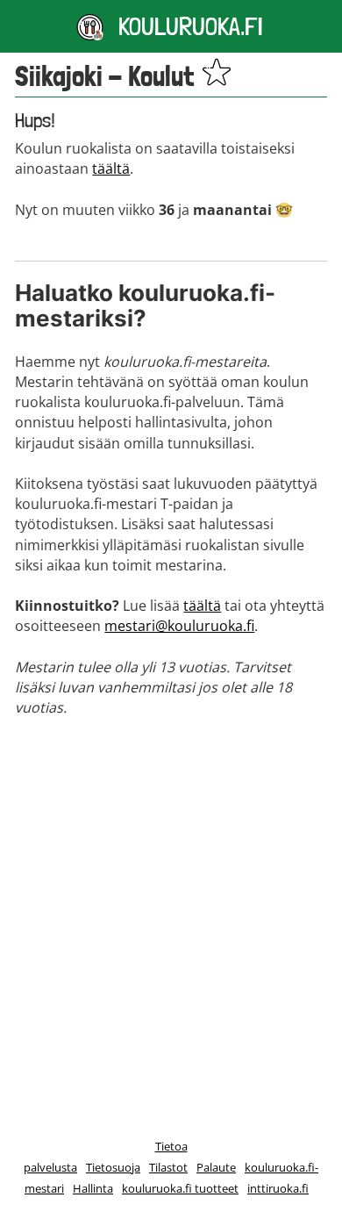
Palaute (216, 1167)
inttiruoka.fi (278, 1188)
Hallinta (93, 1188)
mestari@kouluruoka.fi (179, 625)
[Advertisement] (171, 910)
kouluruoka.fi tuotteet (180, 1188)
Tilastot (168, 1167)
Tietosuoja (113, 1167)
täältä (111, 168)
